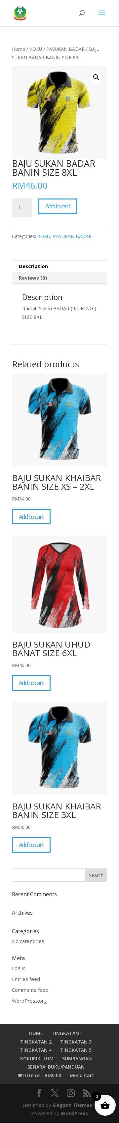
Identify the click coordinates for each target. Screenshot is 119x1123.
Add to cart (57, 206)
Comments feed (30, 989)
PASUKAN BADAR (65, 49)
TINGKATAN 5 (76, 1050)
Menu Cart (82, 1075)
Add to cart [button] (31, 517)
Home (18, 49)
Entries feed (26, 979)
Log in (18, 968)
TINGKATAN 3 (76, 1042)
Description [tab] (33, 266)
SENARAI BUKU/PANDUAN (56, 1067)
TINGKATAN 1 (67, 1033)
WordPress (74, 1113)
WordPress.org (29, 1000)
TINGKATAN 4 (36, 1050)
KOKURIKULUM (37, 1058)
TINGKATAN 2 (36, 1042)
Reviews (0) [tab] (33, 277)
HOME (36, 1033)
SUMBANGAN (77, 1058)
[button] (96, 77)
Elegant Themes (72, 1105)
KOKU (35, 49)
